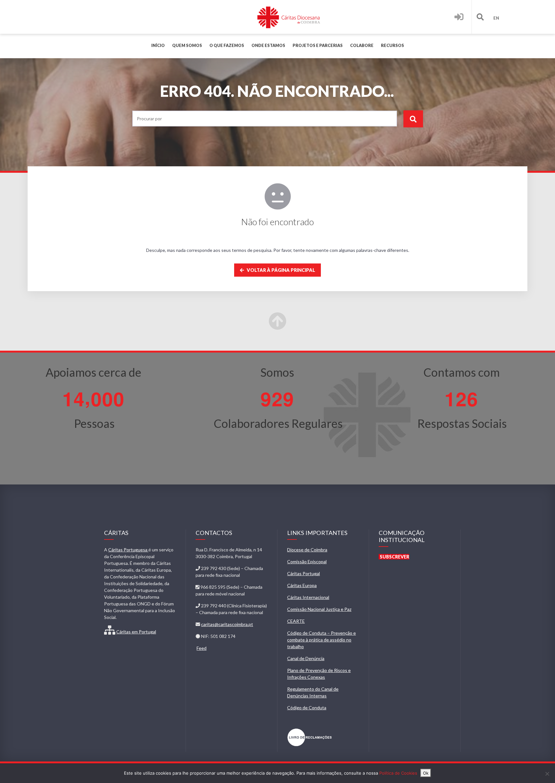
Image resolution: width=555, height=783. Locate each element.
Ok (425, 773)
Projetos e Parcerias (318, 45)
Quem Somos (187, 45)
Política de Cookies (398, 773)
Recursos (392, 45)
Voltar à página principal (280, 270)
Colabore (362, 45)
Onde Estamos (268, 45)
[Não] (547, 773)
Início (158, 45)
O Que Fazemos (226, 45)
